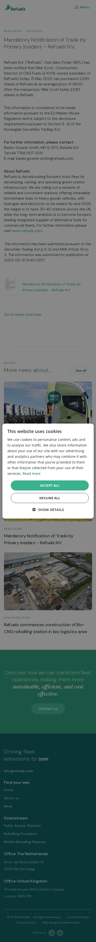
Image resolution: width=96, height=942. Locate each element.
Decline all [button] (49, 498)
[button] (48, 509)
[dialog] (48, 471)
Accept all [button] (49, 485)
